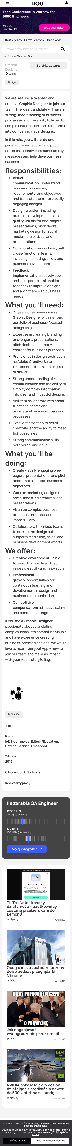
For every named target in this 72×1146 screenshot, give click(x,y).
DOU (13, 980)
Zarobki (39, 40)
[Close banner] (69, 7)
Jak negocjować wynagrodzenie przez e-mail (33, 1031)
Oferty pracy (13, 40)
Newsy (14, 919)
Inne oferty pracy (17, 783)
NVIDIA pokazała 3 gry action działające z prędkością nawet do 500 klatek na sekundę (35, 1088)
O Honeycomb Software (23, 772)
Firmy (28, 40)
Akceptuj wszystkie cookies (50, 1140)
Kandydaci (54, 40)
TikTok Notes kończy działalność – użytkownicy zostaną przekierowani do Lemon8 (32, 908)
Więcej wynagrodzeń (24, 849)
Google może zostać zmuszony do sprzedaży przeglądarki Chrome (35, 971)
